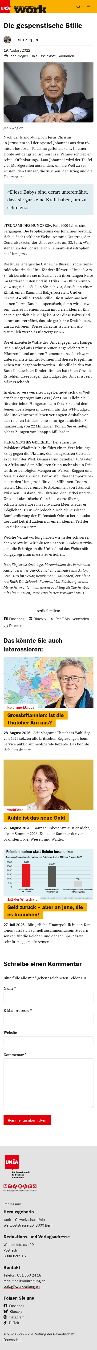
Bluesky (16, 1311)
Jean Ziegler (27, 39)
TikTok (14, 1322)
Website (10, 1032)
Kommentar (15, 1055)
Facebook (16, 1305)
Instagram (16, 1317)
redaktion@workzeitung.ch (24, 1280)
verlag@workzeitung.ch (22, 1286)
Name (10, 988)
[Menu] (88, 6)
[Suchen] (78, 6)
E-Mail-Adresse (18, 1010)
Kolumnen (66, 55)
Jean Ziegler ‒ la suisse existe (32, 55)
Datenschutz (13, 1339)
